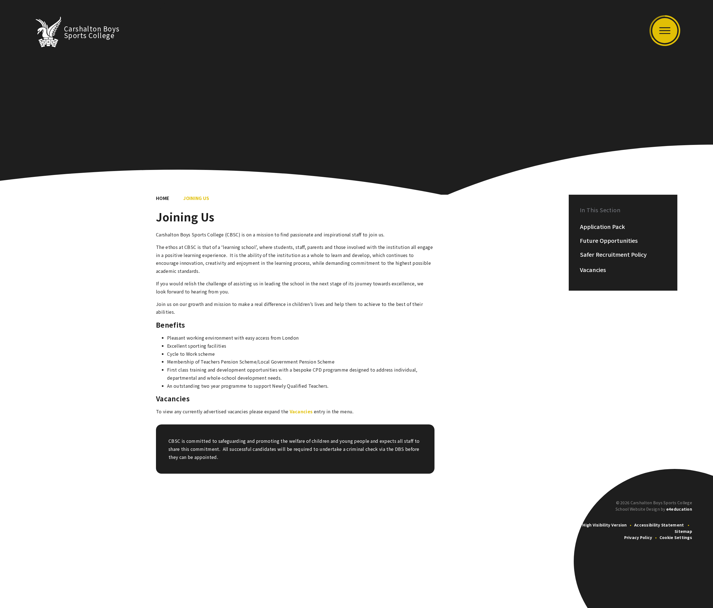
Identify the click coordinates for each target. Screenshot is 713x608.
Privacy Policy (638, 537)
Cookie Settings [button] (676, 537)
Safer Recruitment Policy (613, 254)
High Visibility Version (604, 525)
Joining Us (196, 198)
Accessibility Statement (659, 525)
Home (162, 198)
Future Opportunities (609, 240)
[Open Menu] (664, 30)
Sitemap (683, 531)
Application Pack (602, 226)
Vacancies (301, 411)
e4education (679, 509)
